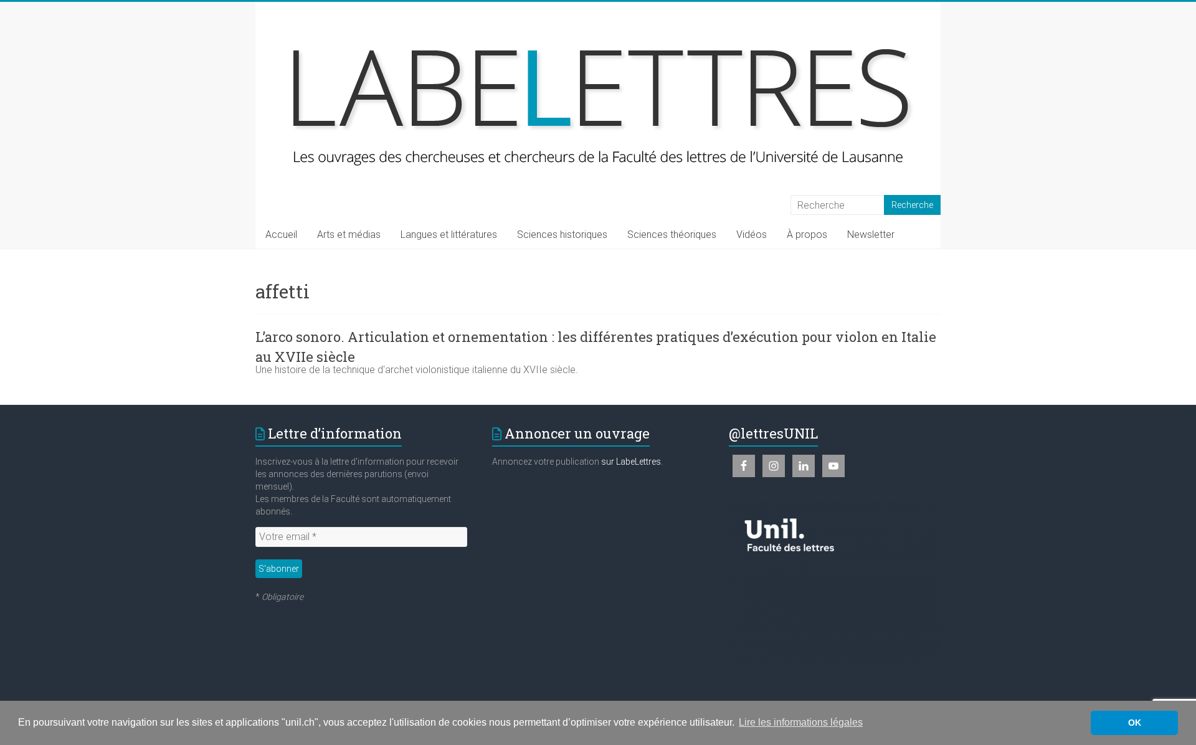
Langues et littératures (449, 234)
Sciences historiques (562, 234)
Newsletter (871, 234)
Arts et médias (349, 234)
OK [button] (1134, 723)
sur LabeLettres (631, 462)
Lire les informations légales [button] (801, 722)
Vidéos (751, 234)
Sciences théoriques (671, 234)
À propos (807, 234)
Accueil (281, 234)
